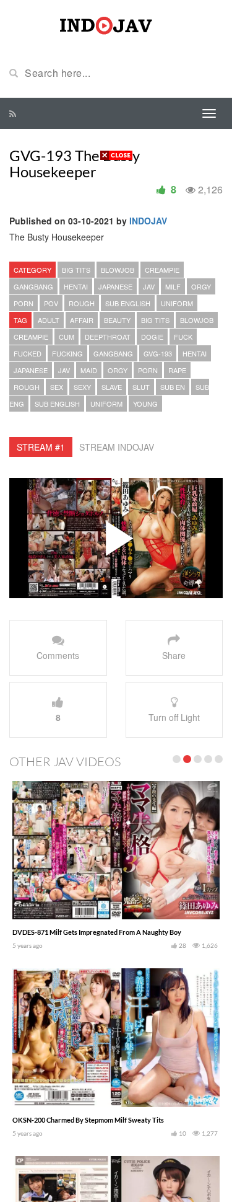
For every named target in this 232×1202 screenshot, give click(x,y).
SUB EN (172, 387)
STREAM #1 (41, 447)
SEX (56, 387)
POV (51, 303)
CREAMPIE (162, 270)
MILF (173, 286)
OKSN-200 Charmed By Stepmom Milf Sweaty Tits (88, 1120)
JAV (149, 286)
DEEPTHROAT (108, 337)
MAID (88, 370)
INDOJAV (148, 220)
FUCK (183, 337)
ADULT (48, 320)
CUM (66, 337)
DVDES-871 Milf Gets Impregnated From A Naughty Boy (96, 932)
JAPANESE (115, 286)
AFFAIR (81, 320)
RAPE (177, 370)
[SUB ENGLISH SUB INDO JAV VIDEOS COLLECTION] (116, 23)
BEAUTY (117, 320)
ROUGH (82, 303)
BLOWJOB (117, 270)
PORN (23, 303)
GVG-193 (158, 353)
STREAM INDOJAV (116, 447)
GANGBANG (33, 286)
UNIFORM (177, 303)
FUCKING (67, 353)
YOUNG (145, 404)
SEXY (82, 387)
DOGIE (152, 337)
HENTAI (76, 286)
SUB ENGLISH (127, 303)
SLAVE (111, 387)
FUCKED (27, 353)
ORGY (201, 286)
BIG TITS (76, 270)
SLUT (141, 387)
